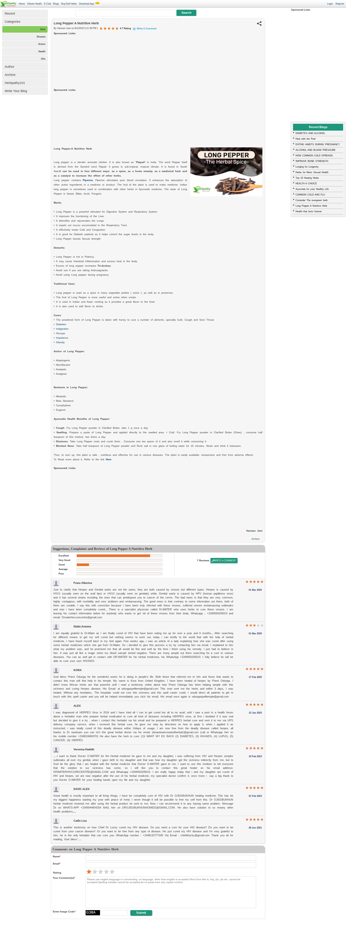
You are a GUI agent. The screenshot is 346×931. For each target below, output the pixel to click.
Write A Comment (225, 560)
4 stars (106, 871)
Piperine (88, 180)
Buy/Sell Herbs (69, 3)
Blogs (56, 3)
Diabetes (61, 324)
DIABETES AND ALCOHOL (310, 133)
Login (330, 3)
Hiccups (60, 333)
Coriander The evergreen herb (311, 200)
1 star (247, 582)
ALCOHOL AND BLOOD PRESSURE (316, 150)
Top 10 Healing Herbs (307, 178)
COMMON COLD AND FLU (310, 194)
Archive (256, 539)
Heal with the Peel (306, 138)
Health (41, 51)
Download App (87, 3)
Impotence (62, 337)
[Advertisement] (158, 62)
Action (41, 44)
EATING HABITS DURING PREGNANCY (318, 144)
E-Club (47, 3)
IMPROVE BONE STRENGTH (312, 161)
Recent (10, 13)
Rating (57, 872)
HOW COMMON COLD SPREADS (314, 155)
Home (22, 3)
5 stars (112, 871)
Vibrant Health (34, 3)
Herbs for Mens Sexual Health (312, 172)
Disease (41, 36)
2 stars (94, 871)
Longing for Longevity (307, 166)
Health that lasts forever (309, 211)
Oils (43, 58)
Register (340, 3)
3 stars (100, 871)
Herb (42, 29)
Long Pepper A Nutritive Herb (311, 205)
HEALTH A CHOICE (306, 183)
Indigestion (62, 328)
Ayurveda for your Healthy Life (312, 189)
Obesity (60, 342)
